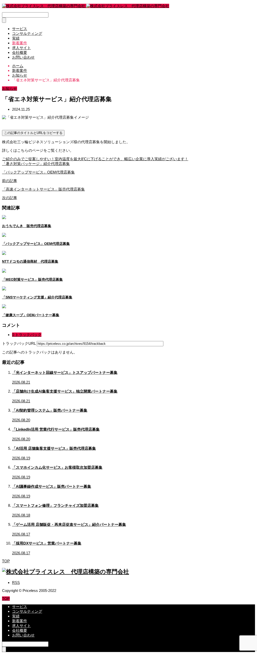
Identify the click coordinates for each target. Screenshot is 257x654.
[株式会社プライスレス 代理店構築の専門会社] (85, 6)
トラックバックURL (19, 343)
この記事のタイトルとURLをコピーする (33, 133)
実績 (16, 38)
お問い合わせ (23, 57)
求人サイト (21, 48)
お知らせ (9, 88)
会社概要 (19, 52)
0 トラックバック (26, 335)
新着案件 (19, 43)
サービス (19, 29)
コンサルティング (27, 33)
